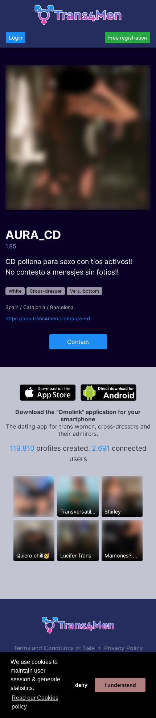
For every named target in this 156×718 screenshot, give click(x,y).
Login (15, 38)
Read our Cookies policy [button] (35, 702)
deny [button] (81, 685)
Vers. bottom (84, 291)
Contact (78, 341)
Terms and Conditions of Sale (54, 648)
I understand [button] (120, 685)
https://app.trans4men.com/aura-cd (47, 318)
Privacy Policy (123, 648)
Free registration (127, 38)
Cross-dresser (46, 291)
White (15, 291)
